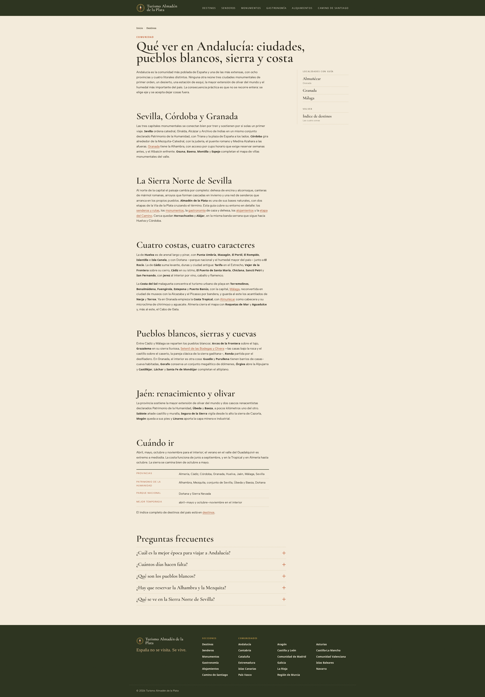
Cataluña (244, 656)
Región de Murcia (288, 675)
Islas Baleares (325, 662)
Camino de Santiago (333, 7)
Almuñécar (227, 299)
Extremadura (246, 662)
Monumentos (251, 7)
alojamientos (245, 210)
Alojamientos (302, 7)
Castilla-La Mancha (328, 650)
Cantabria (244, 650)
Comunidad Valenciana (331, 656)
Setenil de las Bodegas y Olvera (202, 348)
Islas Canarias (247, 668)
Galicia (281, 662)
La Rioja (282, 668)
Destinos (209, 7)
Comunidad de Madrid (291, 656)
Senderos (228, 7)
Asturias (321, 644)
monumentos (175, 210)
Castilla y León (286, 650)
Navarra (321, 668)
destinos (208, 512)
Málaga (234, 289)
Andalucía (244, 644)
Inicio (139, 28)
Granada (154, 146)
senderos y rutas (147, 210)
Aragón (282, 644)
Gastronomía (276, 7)
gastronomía (197, 210)
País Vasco (245, 675)
